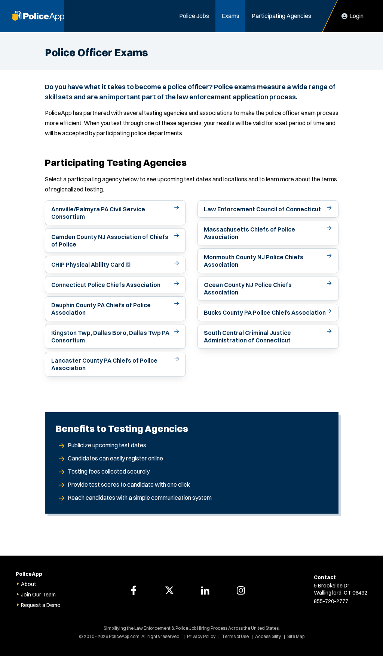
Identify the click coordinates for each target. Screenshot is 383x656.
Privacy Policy (201, 636)
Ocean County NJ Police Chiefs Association (248, 288)
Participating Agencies (281, 15)
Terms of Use (235, 636)
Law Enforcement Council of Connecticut (262, 209)
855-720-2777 (331, 601)
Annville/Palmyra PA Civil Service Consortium (98, 212)
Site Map (295, 636)
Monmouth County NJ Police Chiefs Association (253, 260)
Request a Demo (41, 605)
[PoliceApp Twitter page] (169, 590)
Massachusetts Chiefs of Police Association (249, 233)
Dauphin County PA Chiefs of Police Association (101, 308)
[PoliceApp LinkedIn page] (205, 590)
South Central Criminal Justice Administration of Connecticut (247, 336)
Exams (230, 15)
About (28, 584)
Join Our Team (38, 594)
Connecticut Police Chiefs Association (105, 284)
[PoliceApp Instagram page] (241, 590)
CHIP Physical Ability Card (90, 266)
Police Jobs (194, 15)
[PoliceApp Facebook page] (133, 590)
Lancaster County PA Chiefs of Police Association (104, 364)
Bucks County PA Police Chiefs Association (265, 312)
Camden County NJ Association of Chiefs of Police (109, 240)
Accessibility (268, 636)
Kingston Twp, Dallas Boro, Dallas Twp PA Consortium (110, 336)
